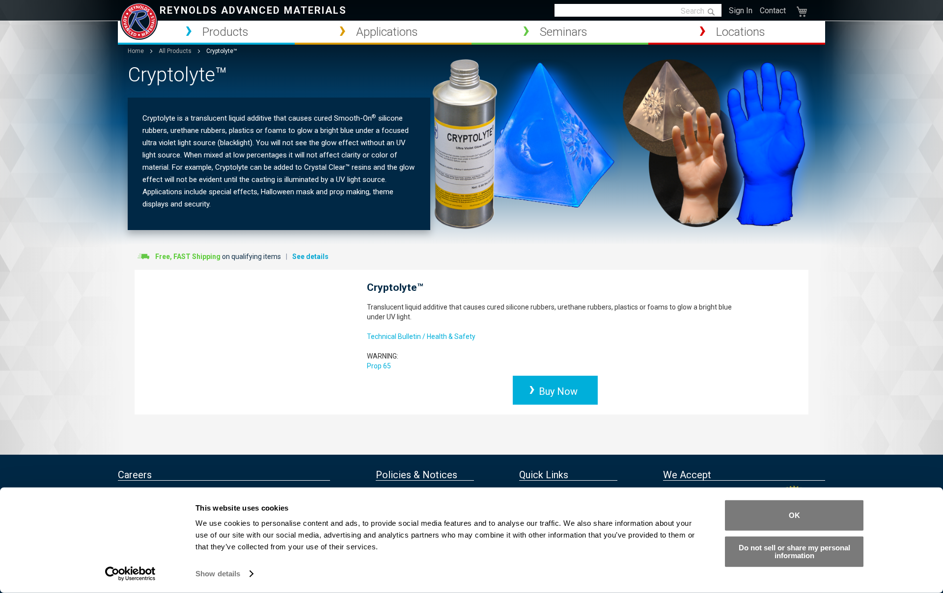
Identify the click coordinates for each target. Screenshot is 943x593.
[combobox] (638, 11)
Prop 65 (379, 366)
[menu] (471, 33)
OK (794, 515)
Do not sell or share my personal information (794, 551)
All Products (176, 51)
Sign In (740, 10)
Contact (773, 10)
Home (136, 51)
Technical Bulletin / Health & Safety (421, 336)
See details (310, 256)
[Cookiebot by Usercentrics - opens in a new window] (130, 574)
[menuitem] (206, 32)
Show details (217, 573)
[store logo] (139, 21)
